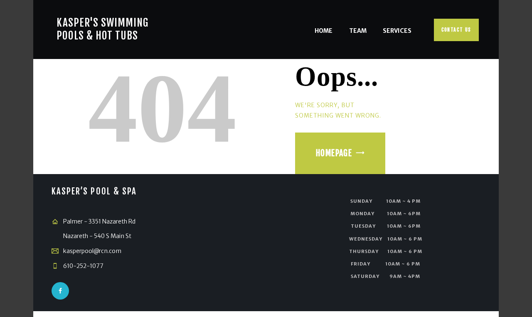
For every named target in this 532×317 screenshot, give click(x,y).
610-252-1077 (83, 266)
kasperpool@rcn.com (92, 251)
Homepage (334, 153)
